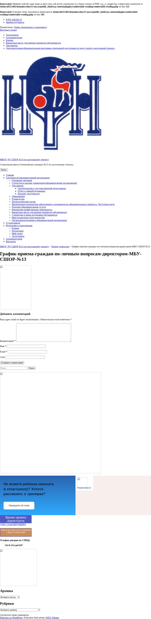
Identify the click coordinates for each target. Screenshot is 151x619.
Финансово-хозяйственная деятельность (32, 209)
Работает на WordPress (11, 617)
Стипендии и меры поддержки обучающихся (34, 215)
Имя (3, 346)
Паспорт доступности (29, 193)
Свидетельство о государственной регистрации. (42, 188)
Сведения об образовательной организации (28, 177)
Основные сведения (22, 180)
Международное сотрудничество (28, 217)
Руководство (18, 199)
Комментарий (8, 341)
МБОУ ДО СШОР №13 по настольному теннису (24, 159)
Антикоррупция (14, 37)
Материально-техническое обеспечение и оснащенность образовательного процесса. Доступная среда (63, 204)
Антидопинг (12, 35)
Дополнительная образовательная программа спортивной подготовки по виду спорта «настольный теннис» (60, 48)
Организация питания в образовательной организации (39, 220)
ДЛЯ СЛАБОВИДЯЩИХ (13, 524)
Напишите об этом (19, 505)
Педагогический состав (24, 201)
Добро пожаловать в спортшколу (30, 27)
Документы (12, 45)
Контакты (11, 241)
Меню (3, 170)
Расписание (18, 231)
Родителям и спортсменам (19, 225)
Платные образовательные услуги (29, 207)
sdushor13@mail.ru (15, 22)
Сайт (2, 357)
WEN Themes (52, 617)
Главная (10, 175)
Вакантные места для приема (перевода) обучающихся (33, 43)
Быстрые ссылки (8, 30)
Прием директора (60, 246)
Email (3, 351)
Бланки (9, 40)
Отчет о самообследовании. (32, 191)
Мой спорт (17, 233)
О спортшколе (13, 223)
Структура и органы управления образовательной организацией (44, 183)
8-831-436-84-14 (14, 19)
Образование (18, 196)
